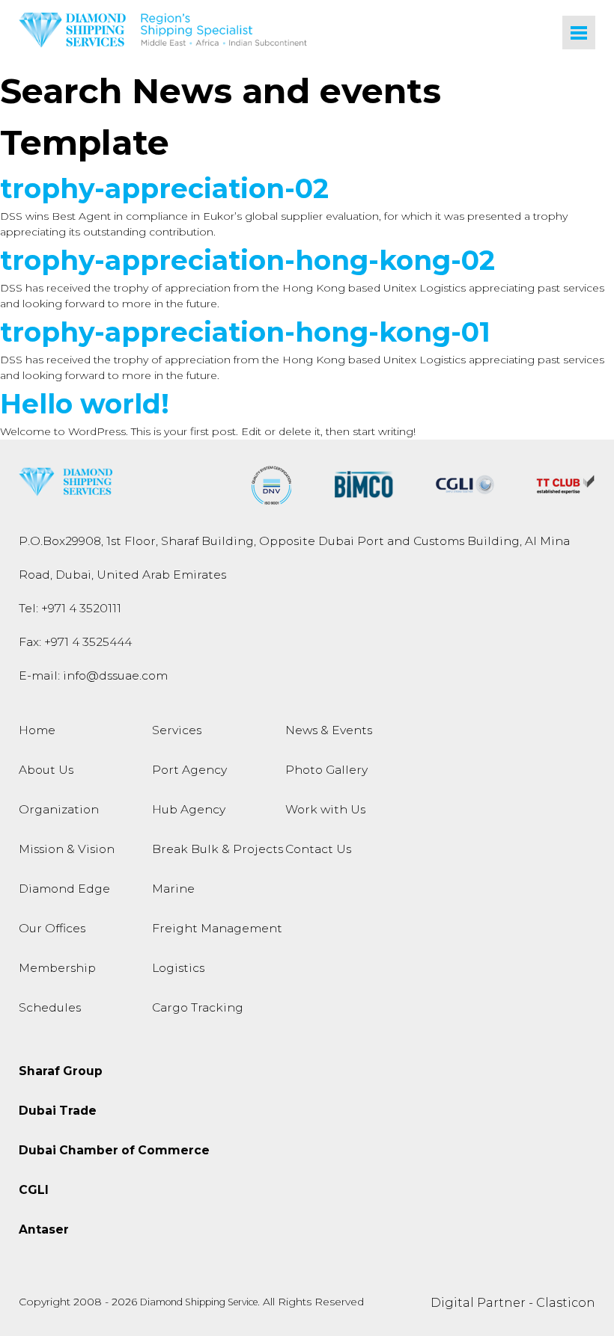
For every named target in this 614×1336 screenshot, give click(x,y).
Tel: (70, 608)
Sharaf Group (61, 1071)
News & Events (328, 730)
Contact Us (318, 849)
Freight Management (217, 928)
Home (37, 730)
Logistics (178, 968)
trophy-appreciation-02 (164, 188)
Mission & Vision (67, 849)
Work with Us (325, 809)
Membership (57, 968)
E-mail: (93, 675)
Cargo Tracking (197, 1007)
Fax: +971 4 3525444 (75, 642)
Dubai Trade (58, 1110)
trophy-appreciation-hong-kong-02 (247, 260)
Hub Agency (188, 809)
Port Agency (189, 770)
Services (176, 730)
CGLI (34, 1190)
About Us (46, 770)
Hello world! (84, 403)
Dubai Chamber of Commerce (114, 1150)
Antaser (44, 1229)
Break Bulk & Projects (217, 849)
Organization (59, 809)
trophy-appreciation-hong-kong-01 (245, 331)
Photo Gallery (326, 770)
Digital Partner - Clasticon (513, 1303)
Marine (173, 888)
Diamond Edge (64, 888)
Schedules (50, 1007)
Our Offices (52, 928)
